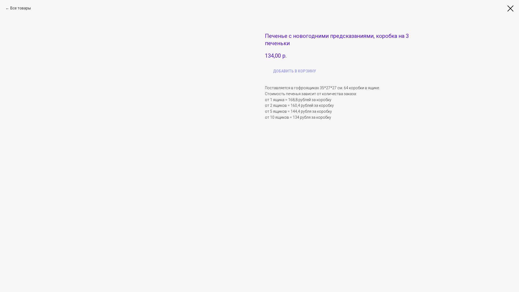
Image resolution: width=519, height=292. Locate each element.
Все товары (20, 8)
